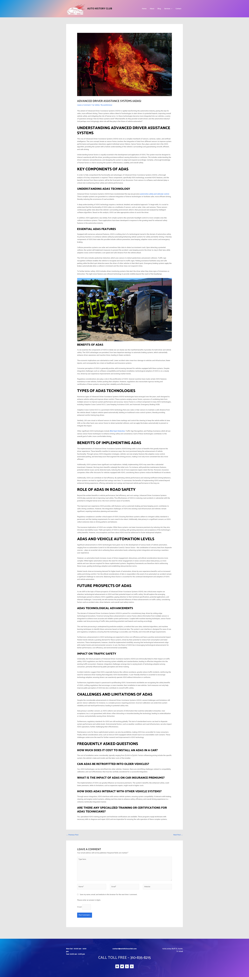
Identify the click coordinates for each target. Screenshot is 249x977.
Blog (159, 8)
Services (167, 8)
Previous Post (72, 834)
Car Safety (96, 105)
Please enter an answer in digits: (89, 900)
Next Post (178, 834)
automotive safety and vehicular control (154, 194)
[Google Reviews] (132, 966)
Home (144, 8)
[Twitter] (122, 966)
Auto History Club (99, 9)
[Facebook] (117, 966)
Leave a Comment (84, 105)
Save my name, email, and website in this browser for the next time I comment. (108, 894)
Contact (178, 8)
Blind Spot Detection (117, 431)
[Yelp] (127, 966)
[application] (171, 8)
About (152, 8)
